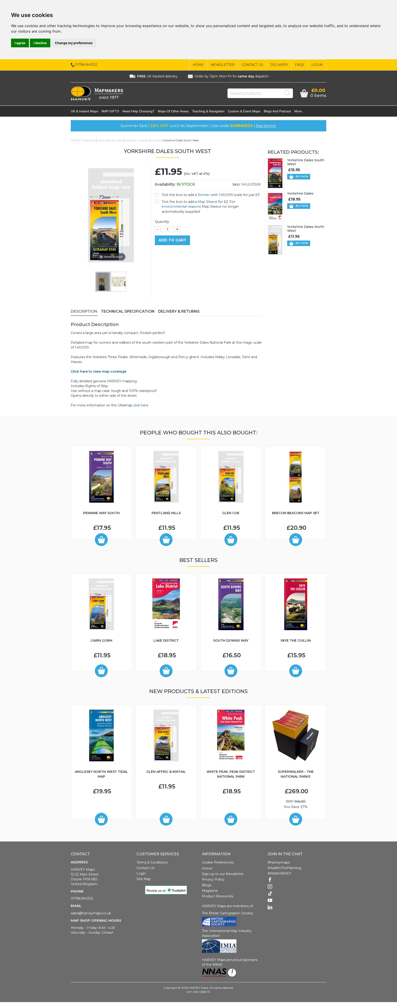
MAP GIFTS (110, 111)
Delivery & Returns (179, 311)
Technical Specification (128, 311)
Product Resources (217, 896)
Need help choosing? (138, 111)
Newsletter (223, 65)
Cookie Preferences (218, 862)
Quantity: (162, 222)
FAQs (299, 65)
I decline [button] (40, 43)
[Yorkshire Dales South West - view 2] (119, 281)
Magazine (210, 891)
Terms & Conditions (151, 862)
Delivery (279, 65)
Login (317, 65)
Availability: (175, 184)
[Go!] (287, 93)
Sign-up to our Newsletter (223, 874)
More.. (299, 111)
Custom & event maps (244, 111)
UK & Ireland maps (84, 111)
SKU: (236, 184)
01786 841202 (82, 898)
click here (140, 405)
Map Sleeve (207, 202)
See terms (266, 125)
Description (84, 311)
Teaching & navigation (208, 111)
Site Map (143, 879)
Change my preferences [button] (74, 43)
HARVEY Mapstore (83, 140)
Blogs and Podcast (277, 111)
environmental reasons (181, 206)
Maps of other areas (173, 111)
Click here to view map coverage (98, 371)
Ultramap (153, 140)
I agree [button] (20, 43)
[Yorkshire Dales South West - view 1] (103, 281)
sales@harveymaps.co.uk (91, 913)
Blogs (206, 885)
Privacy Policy (213, 879)
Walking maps (135, 140)
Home (198, 65)
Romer (204, 195)
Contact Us (252, 65)
